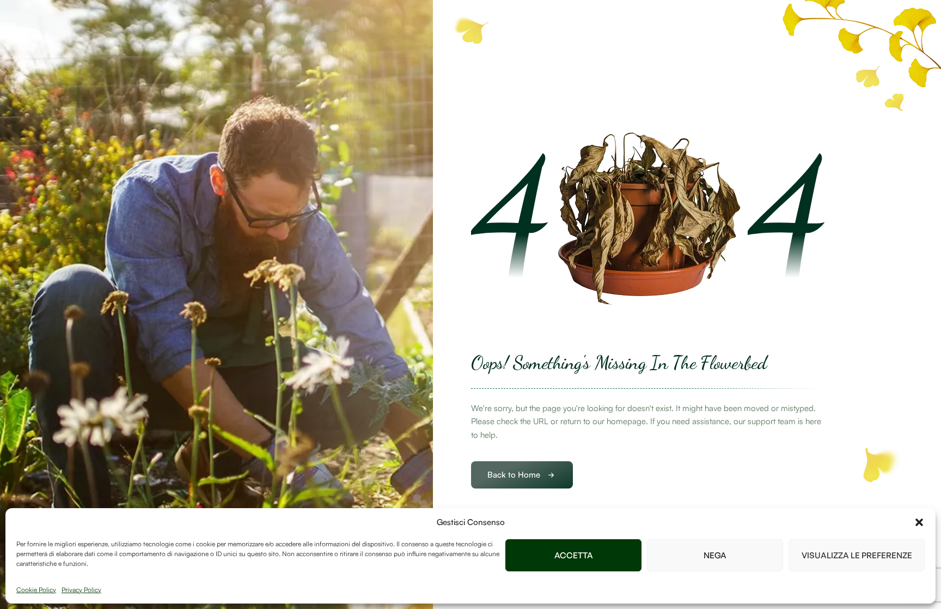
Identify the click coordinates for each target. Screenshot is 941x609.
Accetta (573, 555)
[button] (919, 522)
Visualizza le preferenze (857, 555)
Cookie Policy (36, 590)
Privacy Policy (81, 590)
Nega (715, 555)
